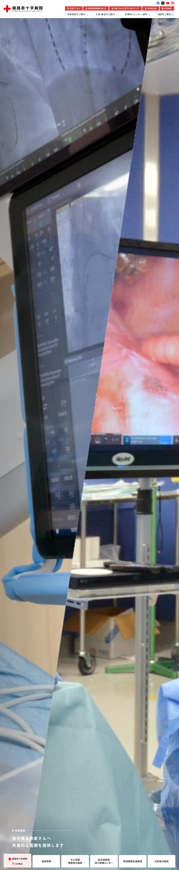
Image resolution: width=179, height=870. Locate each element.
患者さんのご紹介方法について (126, 8)
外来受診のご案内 (76, 14)
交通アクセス (75, 8)
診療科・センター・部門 (136, 14)
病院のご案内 (164, 14)
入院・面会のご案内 (105, 14)
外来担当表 (152, 8)
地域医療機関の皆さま (97, 8)
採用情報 (168, 8)
